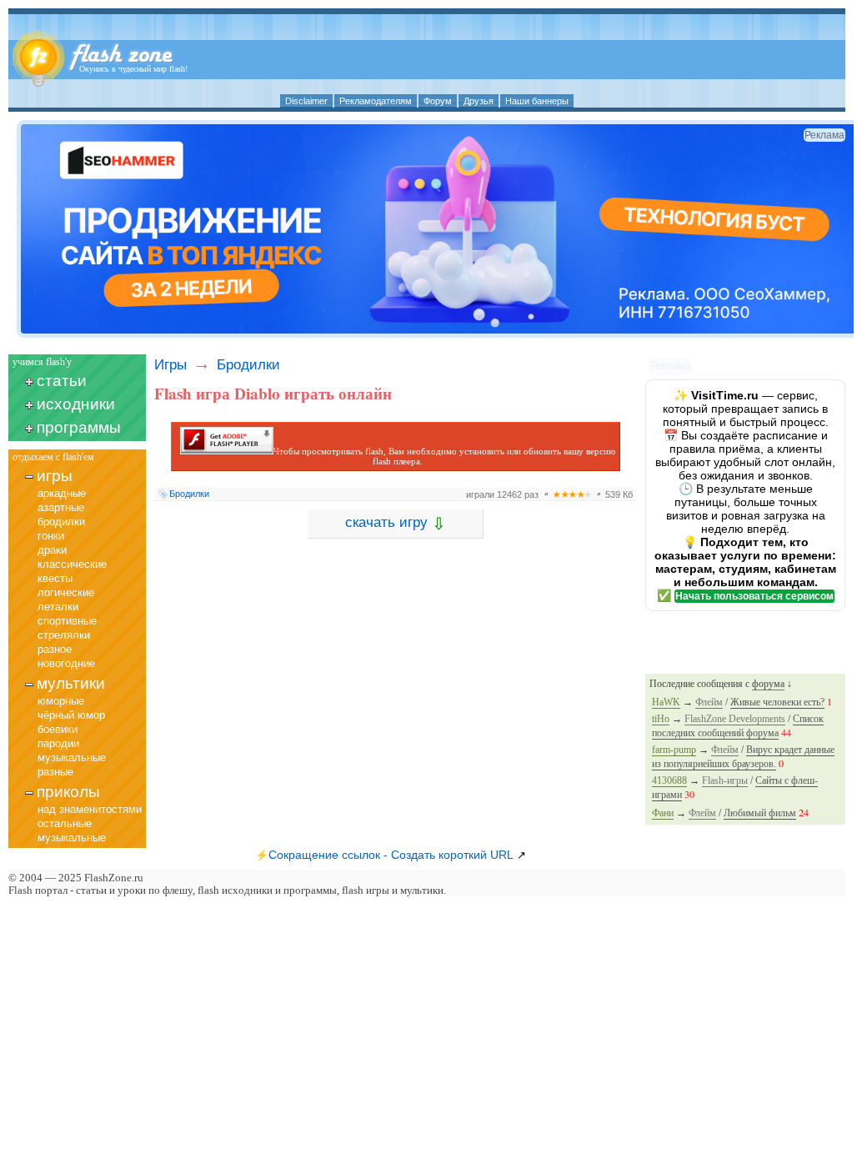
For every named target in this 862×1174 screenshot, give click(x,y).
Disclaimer (306, 101)
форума (768, 684)
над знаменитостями (90, 809)
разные (55, 771)
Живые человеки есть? (777, 702)
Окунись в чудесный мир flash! (133, 68)
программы (79, 427)
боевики (58, 729)
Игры (170, 365)
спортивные (67, 621)
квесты (55, 578)
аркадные (62, 493)
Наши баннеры (537, 101)
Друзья (479, 101)
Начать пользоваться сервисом (754, 596)
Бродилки (248, 365)
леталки (58, 606)
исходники (76, 404)
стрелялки (64, 635)
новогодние (66, 663)
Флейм (709, 702)
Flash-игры (725, 780)
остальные (65, 823)
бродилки (61, 521)
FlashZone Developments (734, 719)
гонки (51, 535)
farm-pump (674, 749)
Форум (437, 101)
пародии (58, 743)
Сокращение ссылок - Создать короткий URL (391, 854)
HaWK (666, 702)
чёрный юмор (71, 715)
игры (55, 475)
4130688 (669, 780)
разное (55, 649)
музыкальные (72, 757)
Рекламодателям (375, 101)
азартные (61, 507)
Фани (663, 813)
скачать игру (395, 523)
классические (72, 564)
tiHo (660, 719)
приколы (68, 791)
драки (52, 550)
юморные (61, 701)
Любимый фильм (760, 813)
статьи (62, 380)
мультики (71, 683)
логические (66, 592)
